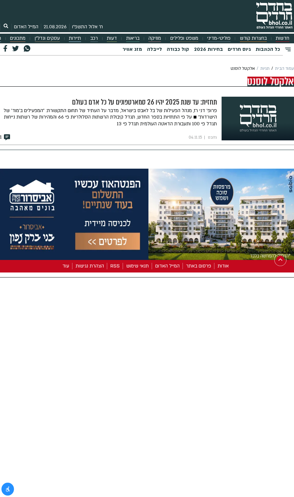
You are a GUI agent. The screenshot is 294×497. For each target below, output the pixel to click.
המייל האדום (26, 27)
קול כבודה (178, 49)
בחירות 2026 (208, 49)
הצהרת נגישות (90, 266)
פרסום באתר (198, 266)
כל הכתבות (268, 49)
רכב (94, 38)
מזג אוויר (132, 49)
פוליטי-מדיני (219, 38)
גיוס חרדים (239, 49)
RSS (115, 266)
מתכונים (17, 38)
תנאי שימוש (137, 266)
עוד (65, 266)
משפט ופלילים (184, 38)
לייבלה (154, 49)
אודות (223, 266)
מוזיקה (154, 38)
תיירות (75, 38)
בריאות (132, 38)
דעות (112, 38)
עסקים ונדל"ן (47, 38)
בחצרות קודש (253, 38)
